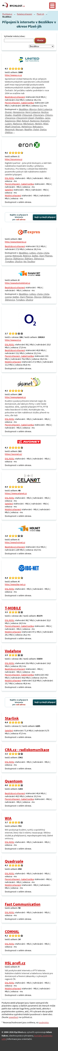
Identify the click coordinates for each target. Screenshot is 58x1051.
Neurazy (19, 129)
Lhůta (46, 252)
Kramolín (44, 120)
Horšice (44, 112)
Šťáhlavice (18, 258)
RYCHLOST (17, 6)
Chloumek (27, 115)
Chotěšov (39, 117)
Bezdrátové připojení (15, 97)
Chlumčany (38, 115)
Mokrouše (17, 255)
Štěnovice (39, 258)
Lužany (8, 123)
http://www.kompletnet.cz (17, 283)
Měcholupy (28, 123)
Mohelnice (26, 126)
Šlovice (8, 258)
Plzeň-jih (40, 14)
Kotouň (25, 120)
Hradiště (17, 115)
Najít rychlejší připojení (44, 217)
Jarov (47, 117)
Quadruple (14, 861)
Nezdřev (28, 129)
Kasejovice (10, 120)
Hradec (8, 115)
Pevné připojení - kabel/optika (19, 102)
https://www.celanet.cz (16, 493)
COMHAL (12, 931)
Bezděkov (23, 109)
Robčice (27, 255)
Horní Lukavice (32, 112)
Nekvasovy (37, 126)
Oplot (36, 129)
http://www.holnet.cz (15, 542)
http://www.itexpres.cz (15, 241)
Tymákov (9, 261)
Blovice (32, 109)
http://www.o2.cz (13, 340)
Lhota (39, 252)
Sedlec (35, 255)
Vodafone (13, 651)
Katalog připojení (24, 14)
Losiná (8, 255)
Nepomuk (9, 129)
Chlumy (49, 115)
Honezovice (18, 112)
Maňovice (17, 123)
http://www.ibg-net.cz (15, 584)
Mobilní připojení (13, 195)
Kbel (18, 120)
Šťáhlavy (28, 258)
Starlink (12, 718)
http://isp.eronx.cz (13, 159)
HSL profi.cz (15, 963)
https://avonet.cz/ (13, 454)
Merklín (38, 123)
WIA (8, 818)
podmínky (44, 1022)
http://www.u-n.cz (13, 75)
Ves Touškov (29, 261)
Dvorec (8, 112)
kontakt (38, 1035)
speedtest (13, 1017)
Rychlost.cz (7, 14)
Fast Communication (22, 904)
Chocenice (10, 117)
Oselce (43, 129)
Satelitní (9, 189)
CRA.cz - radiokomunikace (27, 749)
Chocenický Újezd (25, 117)
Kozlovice (34, 120)
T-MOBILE (13, 608)
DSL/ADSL (9, 178)
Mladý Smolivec (12, 126)
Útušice (18, 261)
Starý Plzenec (45, 255)
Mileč (45, 123)
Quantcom (14, 781)
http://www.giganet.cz (15, 397)
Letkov (32, 252)
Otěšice (8, 132)
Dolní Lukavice (44, 109)
